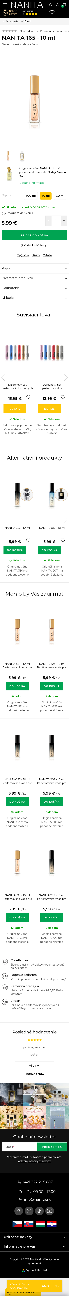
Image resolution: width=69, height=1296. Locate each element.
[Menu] (5, 4)
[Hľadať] (50, 4)
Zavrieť (27, 252)
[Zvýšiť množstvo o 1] (64, 221)
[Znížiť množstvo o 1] (48, 221)
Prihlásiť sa (52, 1146)
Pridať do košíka (34, 235)
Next (66, 377)
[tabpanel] (17, 382)
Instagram (29, 1211)
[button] (17, 682)
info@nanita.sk (37, 1199)
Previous (3, 377)
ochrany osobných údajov (34, 1161)
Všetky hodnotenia (34, 1067)
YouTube (49, 1211)
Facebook (18, 1211)
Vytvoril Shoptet (36, 1270)
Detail (15, 408)
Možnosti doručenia (20, 213)
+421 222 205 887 (37, 1182)
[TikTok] (39, 1211)
